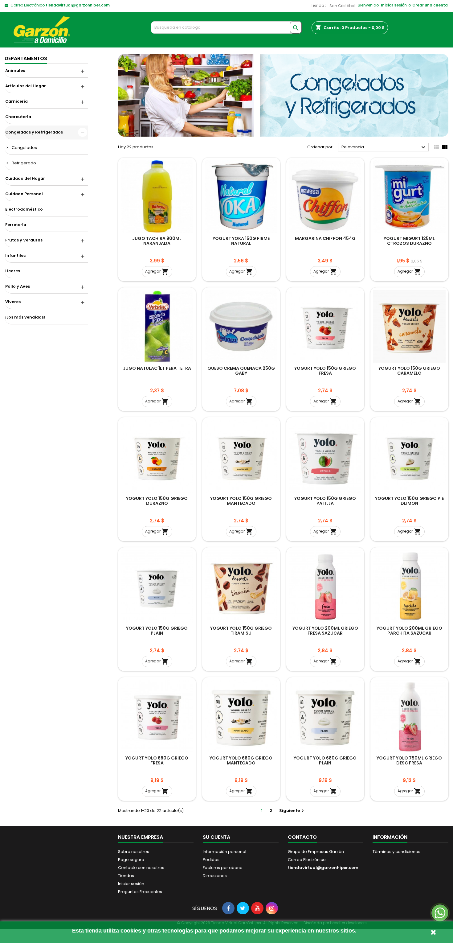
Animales (15, 70)
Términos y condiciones (396, 851)
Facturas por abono (223, 868)
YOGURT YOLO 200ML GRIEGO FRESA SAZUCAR (325, 630)
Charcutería (18, 116)
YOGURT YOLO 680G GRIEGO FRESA (156, 760)
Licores (12, 271)
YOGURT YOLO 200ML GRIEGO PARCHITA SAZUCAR (409, 630)
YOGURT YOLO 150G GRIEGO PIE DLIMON (409, 500)
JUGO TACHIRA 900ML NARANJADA (157, 240)
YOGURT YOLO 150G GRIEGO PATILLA (325, 500)
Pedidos (211, 860)
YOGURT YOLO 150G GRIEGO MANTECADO (241, 500)
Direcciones (215, 876)
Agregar (157, 271)
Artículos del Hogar (25, 86)
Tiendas (126, 876)
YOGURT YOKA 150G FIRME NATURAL (241, 240)
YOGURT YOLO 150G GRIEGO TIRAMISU (241, 630)
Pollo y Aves (17, 286)
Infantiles (15, 255)
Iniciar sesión (394, 5)
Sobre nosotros (133, 851)
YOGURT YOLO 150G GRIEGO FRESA (325, 370)
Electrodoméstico (24, 209)
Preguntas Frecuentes (140, 892)
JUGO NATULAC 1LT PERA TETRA (157, 368)
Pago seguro (131, 860)
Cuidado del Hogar (25, 178)
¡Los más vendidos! (25, 317)
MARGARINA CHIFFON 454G (325, 238)
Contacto (302, 837)
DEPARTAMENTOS (26, 58)
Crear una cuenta (430, 5)
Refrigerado (24, 163)
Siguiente (292, 810)
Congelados (24, 147)
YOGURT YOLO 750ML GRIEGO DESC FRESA (409, 760)
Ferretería (15, 224)
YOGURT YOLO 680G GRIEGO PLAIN (325, 760)
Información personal (224, 851)
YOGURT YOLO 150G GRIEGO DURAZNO (157, 500)
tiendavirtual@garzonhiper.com (78, 5)
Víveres (13, 301)
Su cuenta (216, 837)
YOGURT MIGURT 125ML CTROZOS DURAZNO (409, 240)
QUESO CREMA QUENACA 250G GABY (241, 370)
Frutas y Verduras (24, 240)
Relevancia (384, 147)
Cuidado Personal (24, 193)
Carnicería (16, 101)
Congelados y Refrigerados (34, 132)
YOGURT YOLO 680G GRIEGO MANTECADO (241, 760)
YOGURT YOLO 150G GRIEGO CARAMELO (409, 370)
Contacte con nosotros (141, 868)
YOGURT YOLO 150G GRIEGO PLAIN (157, 630)
